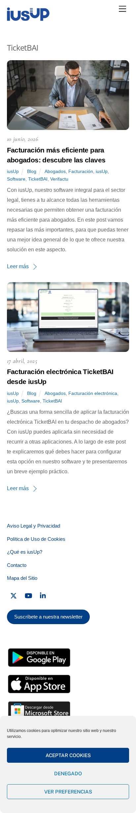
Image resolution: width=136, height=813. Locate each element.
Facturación (80, 171)
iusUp (13, 171)
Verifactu (59, 179)
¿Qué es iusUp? (24, 552)
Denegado (68, 773)
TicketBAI (38, 179)
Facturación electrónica (92, 393)
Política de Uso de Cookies (36, 539)
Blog (31, 171)
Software (16, 179)
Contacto (16, 565)
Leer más (18, 266)
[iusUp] (28, 18)
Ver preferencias (68, 791)
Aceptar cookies (68, 755)
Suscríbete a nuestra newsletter (48, 617)
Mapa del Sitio (22, 578)
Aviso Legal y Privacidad (33, 526)
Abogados (55, 171)
